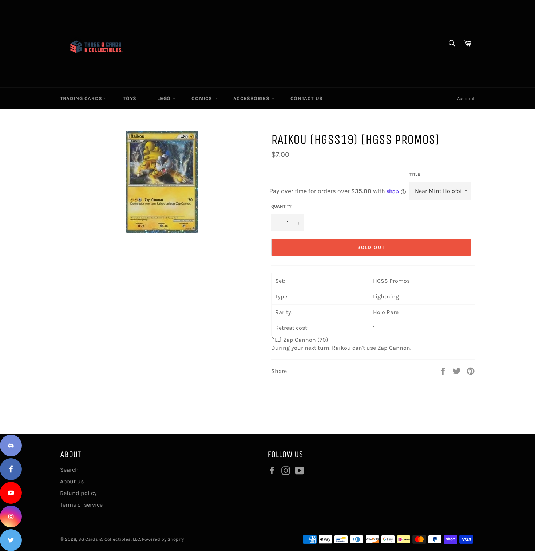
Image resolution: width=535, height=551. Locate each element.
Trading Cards (82, 98)
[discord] (11, 445)
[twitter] (11, 540)
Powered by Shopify (163, 539)
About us (72, 481)
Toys (130, 98)
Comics (202, 98)
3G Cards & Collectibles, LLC (109, 539)
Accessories (252, 98)
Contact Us (306, 98)
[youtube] (11, 493)
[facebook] (11, 469)
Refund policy (78, 492)
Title (414, 174)
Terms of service (81, 504)
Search (69, 469)
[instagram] (11, 516)
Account (466, 98)
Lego (164, 98)
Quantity (281, 206)
